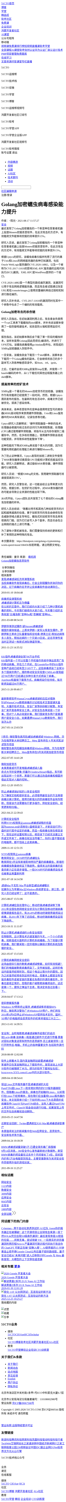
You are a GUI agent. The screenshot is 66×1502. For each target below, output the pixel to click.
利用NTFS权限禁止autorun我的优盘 (26, 823)
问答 (14, 61)
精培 (23, 1350)
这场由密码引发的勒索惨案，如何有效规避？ (32, 964)
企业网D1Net (50, 1447)
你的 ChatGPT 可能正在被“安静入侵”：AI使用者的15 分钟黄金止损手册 (32, 1247)
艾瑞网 (15, 1443)
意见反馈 (13, 1375)
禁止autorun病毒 (22, 854)
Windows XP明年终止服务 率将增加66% (28, 1007)
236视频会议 (24, 1447)
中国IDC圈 (37, 1447)
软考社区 (6, 19)
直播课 (36, 46)
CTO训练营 (42, 1350)
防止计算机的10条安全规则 (21, 932)
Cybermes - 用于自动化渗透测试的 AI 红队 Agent (28, 1228)
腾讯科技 (17, 1439)
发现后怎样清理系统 (18, 579)
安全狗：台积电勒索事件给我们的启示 (28, 1033)
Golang (5, 560)
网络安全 (19, 960)
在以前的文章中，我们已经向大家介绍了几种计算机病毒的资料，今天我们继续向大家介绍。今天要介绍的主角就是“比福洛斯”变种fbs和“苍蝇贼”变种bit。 (32, 610)
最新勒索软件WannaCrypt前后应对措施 (28, 698)
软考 (22, 50)
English (11, 1378)
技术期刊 (13, 177)
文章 (3, 61)
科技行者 (58, 1439)
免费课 (5, 22)
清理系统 (17, 599)
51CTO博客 (14, 1342)
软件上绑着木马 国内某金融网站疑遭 (27, 1060)
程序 (16, 819)
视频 (10, 165)
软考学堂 (45, 46)
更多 (17, 1266)
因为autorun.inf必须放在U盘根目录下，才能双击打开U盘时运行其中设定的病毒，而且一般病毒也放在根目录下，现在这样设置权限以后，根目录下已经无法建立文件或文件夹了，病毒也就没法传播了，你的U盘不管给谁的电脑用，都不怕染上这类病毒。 (33, 834)
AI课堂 (5, 34)
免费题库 (22, 53)
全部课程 (6, 50)
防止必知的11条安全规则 (20, 791)
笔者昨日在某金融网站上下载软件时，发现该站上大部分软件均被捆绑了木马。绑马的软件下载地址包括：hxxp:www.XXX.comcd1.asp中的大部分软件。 (32, 1068)
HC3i (27, 1334)
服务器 (15, 1003)
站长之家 (24, 1443)
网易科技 (27, 1439)
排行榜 (20, 46)
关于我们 (13, 1364)
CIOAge (20, 1334)
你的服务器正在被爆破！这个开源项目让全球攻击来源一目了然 (32, 1232)
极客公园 (11, 1447)
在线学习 (6, 57)
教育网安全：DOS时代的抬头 (20, 858)
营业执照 (6, 1425)
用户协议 (13, 1382)
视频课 (5, 46)
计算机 (5, 819)
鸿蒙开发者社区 (10, 30)
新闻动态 (13, 1368)
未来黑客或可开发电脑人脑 (21, 768)
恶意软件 (24, 560)
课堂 (19, 61)
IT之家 (58, 1443)
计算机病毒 (7, 960)
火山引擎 (17, 1451)
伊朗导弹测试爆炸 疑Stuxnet (22, 626)
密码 (26, 960)
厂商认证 (50, 50)
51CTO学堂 (14, 1350)
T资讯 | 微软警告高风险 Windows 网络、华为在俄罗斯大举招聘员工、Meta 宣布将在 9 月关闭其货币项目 (32, 740)
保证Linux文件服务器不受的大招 (24, 1084)
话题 (10, 169)
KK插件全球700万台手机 (20, 656)
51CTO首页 (7, 3)
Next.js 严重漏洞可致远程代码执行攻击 (38, 1243)
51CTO (12, 1334)
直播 (29, 61)
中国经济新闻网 (45, 1443)
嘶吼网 (32, 557)
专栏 (24, 61)
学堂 (3, 11)
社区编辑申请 (9, 191)
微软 (3, 764)
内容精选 (13, 162)
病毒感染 (6, 599)
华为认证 (40, 50)
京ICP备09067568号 (23, 1403)
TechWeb (6, 1443)
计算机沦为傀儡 (15, 602)
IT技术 (59, 50)
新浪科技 (6, 1439)
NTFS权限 (7, 854)
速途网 (33, 1443)
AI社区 (12, 173)
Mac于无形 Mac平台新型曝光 (25, 885)
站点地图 (13, 1371)
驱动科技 (47, 1439)
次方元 (8, 1451)
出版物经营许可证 (22, 1425)
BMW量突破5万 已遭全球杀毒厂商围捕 (28, 1147)
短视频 (28, 46)
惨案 (9, 1003)
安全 (11, 819)
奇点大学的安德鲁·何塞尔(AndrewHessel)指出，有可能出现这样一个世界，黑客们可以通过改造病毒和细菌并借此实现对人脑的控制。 (32, 776)
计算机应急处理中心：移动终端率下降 (30, 905)
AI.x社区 (54, 1342)
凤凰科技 (37, 1439)
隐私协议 (13, 1386)
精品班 (5, 15)
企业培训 (6, 26)
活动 (10, 181)
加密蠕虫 (14, 560)
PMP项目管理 (9, 53)
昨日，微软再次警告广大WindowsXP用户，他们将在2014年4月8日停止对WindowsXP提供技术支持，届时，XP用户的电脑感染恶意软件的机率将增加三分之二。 (32, 1014)
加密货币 (11, 764)
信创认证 (30, 50)
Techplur (34, 1334)
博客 (3, 7)
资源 (9, 61)
